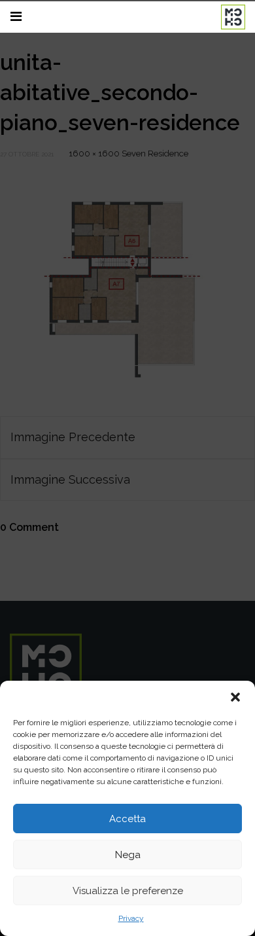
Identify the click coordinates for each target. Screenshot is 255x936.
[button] (235, 697)
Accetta (127, 819)
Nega (128, 855)
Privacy (131, 918)
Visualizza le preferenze (128, 891)
